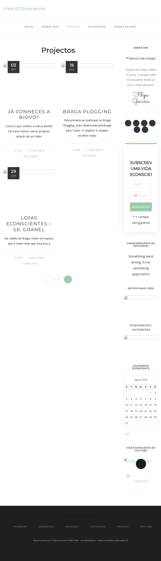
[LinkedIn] (149, 8)
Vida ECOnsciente (24, 9)
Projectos (141, 481)
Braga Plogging (87, 111)
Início (29, 26)
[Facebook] (118, 8)
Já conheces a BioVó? (29, 114)
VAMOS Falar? (125, 26)
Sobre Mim (50, 26)
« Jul (127, 433)
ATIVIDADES (97, 26)
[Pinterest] (134, 8)
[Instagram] (141, 8)
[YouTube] (157, 8)
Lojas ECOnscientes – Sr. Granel (29, 223)
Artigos (73, 26)
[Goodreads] (126, 8)
